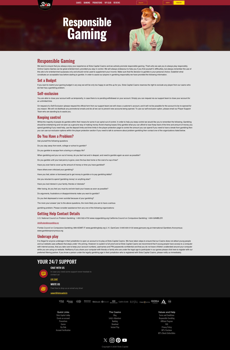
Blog (115, 315)
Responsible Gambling (167, 318)
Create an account (63, 318)
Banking (87, 2)
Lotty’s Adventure (115, 318)
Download (115, 324)
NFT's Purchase (166, 330)
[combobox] (141, 2)
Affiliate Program (167, 321)
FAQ (166, 324)
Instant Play (115, 327)
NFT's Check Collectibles (166, 333)
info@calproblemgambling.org (48, 222)
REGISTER (178, 3)
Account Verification (63, 330)
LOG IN (167, 3)
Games (78, 2)
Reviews (117, 2)
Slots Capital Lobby (63, 315)
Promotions (97, 2)
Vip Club (108, 2)
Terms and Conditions (166, 315)
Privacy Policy (167, 327)
